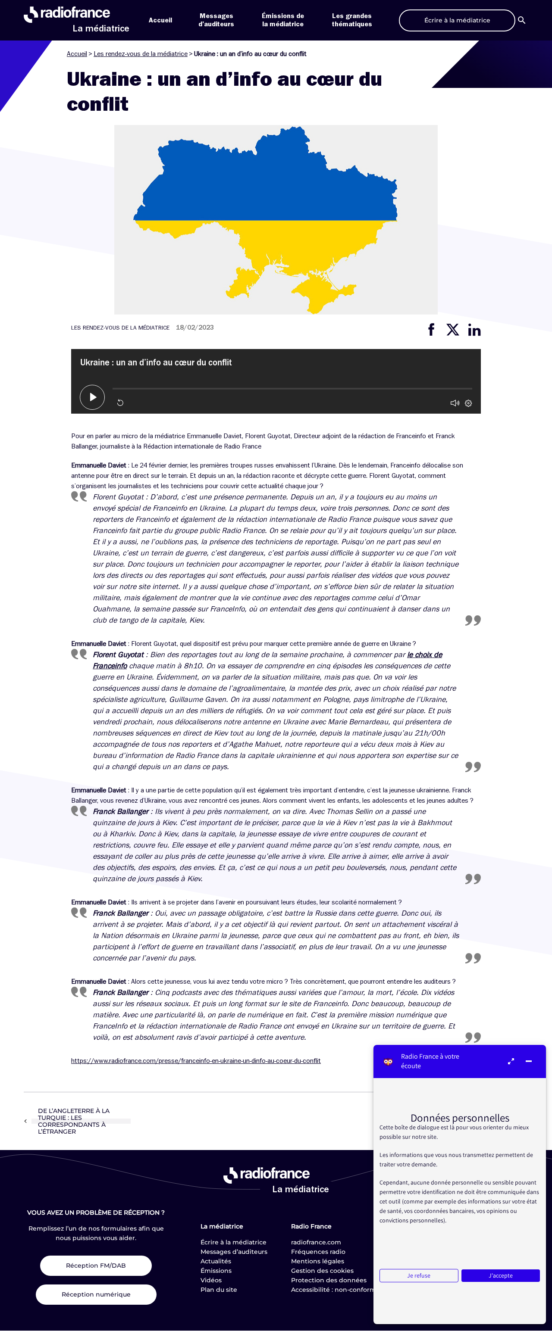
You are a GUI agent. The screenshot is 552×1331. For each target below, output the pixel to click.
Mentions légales (317, 1261)
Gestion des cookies (322, 1271)
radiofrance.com (316, 1242)
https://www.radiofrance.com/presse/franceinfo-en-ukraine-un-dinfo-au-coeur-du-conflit (196, 1060)
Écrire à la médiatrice (234, 1242)
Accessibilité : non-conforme (335, 1290)
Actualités (216, 1261)
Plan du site (219, 1290)
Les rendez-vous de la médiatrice (141, 53)
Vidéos (211, 1280)
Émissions (216, 1271)
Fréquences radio (318, 1252)
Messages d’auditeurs (234, 1252)
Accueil (160, 20)
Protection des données (329, 1280)
